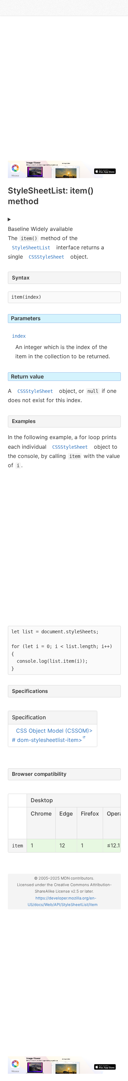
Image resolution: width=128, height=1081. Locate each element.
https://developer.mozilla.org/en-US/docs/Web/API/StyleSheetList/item (63, 901)
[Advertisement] (64, 91)
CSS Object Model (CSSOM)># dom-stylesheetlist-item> (52, 735)
